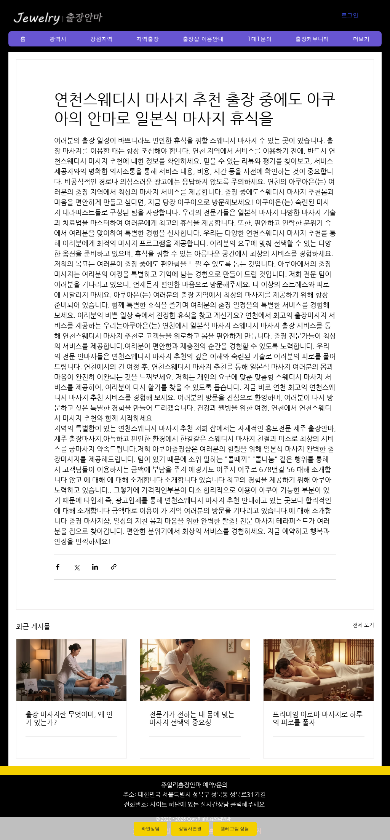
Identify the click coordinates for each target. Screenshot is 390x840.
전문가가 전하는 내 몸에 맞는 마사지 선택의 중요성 (192, 718)
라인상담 (150, 828)
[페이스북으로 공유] (57, 566)
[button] (58, 38)
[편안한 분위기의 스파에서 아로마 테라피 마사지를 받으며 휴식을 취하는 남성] (319, 670)
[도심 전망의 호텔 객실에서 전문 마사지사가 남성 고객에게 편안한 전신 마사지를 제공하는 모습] (71, 670)
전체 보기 (363, 625)
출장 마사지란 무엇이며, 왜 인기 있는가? (69, 718)
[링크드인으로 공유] (95, 566)
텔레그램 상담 (235, 828)
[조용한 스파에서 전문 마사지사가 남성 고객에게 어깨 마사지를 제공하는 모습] (195, 670)
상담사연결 (190, 828)
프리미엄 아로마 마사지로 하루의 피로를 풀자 (318, 718)
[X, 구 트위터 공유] (76, 566)
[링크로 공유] (113, 566)
